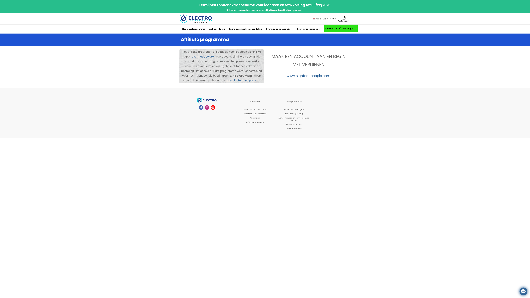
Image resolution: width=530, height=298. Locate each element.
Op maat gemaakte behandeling (245, 29)
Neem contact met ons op (255, 109)
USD (332, 19)
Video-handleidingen (294, 109)
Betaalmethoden (294, 124)
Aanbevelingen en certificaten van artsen (294, 119)
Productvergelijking (294, 113)
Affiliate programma (255, 122)
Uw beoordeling (217, 29)
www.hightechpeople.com (243, 80)
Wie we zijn (255, 118)
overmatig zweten (203, 56)
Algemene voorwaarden (255, 113)
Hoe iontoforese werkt (193, 29)
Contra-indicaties (294, 128)
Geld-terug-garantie (307, 29)
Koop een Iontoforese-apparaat (341, 28)
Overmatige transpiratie (278, 29)
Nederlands (321, 19)
